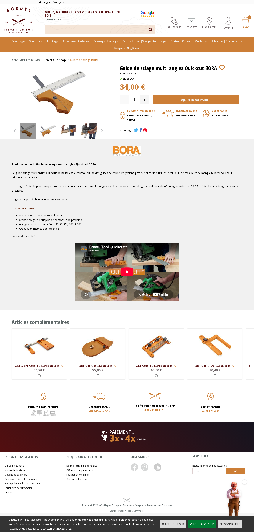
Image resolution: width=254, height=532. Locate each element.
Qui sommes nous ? (15, 465)
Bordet (48, 60)
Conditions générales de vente (21, 479)
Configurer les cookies (78, 479)
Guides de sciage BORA (84, 60)
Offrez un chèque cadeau (79, 470)
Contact (9, 492)
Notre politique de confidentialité (22, 483)
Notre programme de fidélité (81, 465)
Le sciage (61, 60)
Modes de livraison (15, 470)
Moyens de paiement (16, 474)
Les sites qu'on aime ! (77, 474)
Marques (118, 48)
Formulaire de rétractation (19, 488)
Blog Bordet (133, 48)
